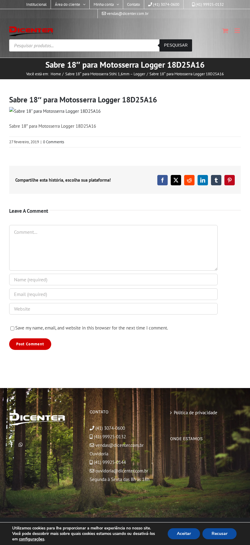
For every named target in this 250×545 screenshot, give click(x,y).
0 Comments (53, 141)
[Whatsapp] (21, 444)
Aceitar (184, 533)
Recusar (219, 533)
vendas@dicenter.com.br (119, 445)
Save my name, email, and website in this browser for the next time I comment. (91, 328)
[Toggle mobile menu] (237, 30)
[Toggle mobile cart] (225, 30)
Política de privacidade (195, 412)
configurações (31, 539)
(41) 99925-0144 (110, 462)
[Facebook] (11, 444)
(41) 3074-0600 (109, 428)
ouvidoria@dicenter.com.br (121, 471)
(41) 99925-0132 (110, 437)
